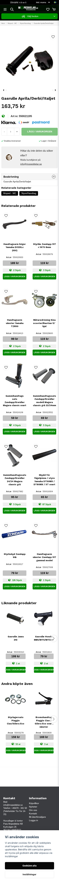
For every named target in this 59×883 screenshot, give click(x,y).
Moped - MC (12, 23)
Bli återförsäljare (37, 817)
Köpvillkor (34, 803)
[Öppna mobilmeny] (5, 9)
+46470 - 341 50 (19, 808)
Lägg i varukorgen (14, 276)
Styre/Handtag (25, 23)
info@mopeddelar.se (31, 164)
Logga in (33, 820)
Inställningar (29, 874)
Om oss (33, 810)
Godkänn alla (29, 865)
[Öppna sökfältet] (12, 9)
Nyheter (33, 806)
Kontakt (33, 813)
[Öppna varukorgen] (54, 9)
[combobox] (29, 16)
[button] (55, 2)
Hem (3, 23)
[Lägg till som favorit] (48, 9)
